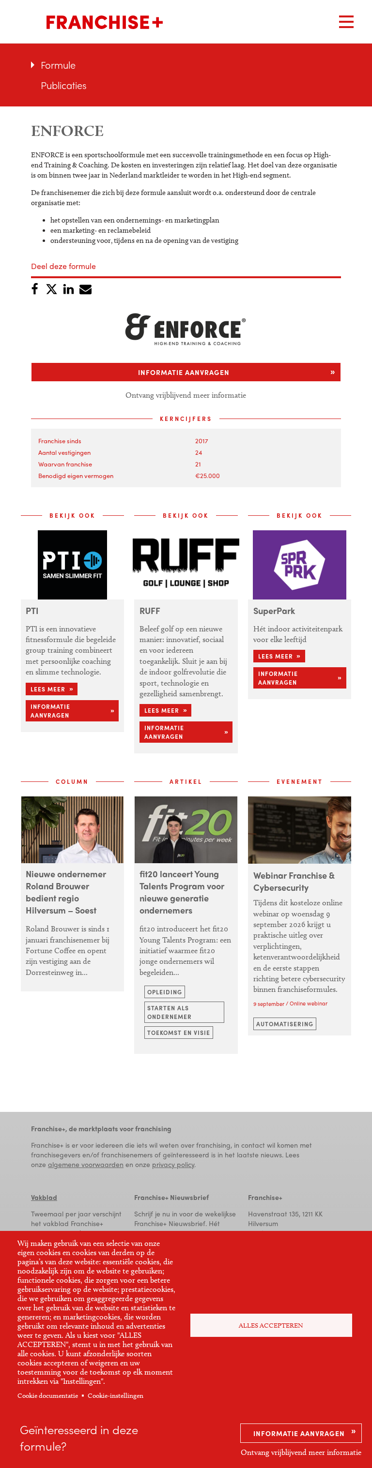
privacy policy (173, 1164)
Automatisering (284, 1023)
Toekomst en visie (178, 1032)
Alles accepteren (271, 1325)
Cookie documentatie (47, 1396)
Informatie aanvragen (299, 1433)
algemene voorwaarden (86, 1164)
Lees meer (48, 689)
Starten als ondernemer (169, 1012)
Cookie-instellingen (115, 1396)
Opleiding (164, 992)
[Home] (104, 22)
